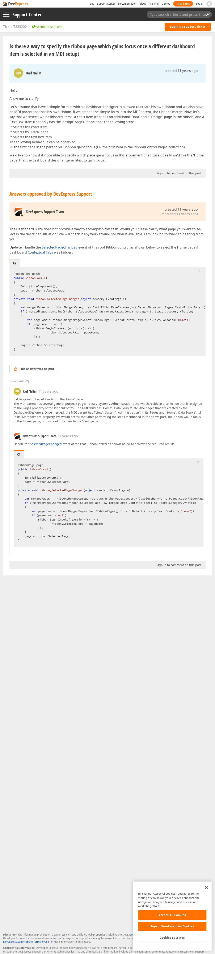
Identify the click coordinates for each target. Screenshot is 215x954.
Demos (166, 3)
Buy (92, 3)
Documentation (127, 3)
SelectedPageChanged (59, 247)
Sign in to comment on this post (178, 173)
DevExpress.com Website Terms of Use (26, 942)
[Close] (206, 887)
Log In (199, 3)
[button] (200, 271)
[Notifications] (209, 4)
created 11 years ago (181, 70)
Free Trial (183, 4)
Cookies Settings (172, 938)
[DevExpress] (16, 4)
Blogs (142, 3)
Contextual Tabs (40, 252)
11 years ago (48, 391)
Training (154, 3)
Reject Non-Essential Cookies (172, 926)
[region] (172, 916)
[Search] (207, 14)
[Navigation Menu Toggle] (6, 14)
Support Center (106, 3)
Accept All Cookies (172, 915)
